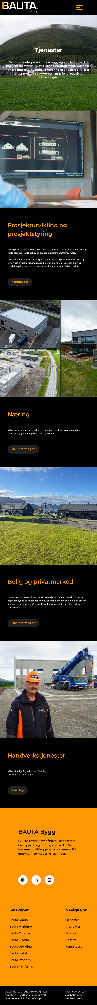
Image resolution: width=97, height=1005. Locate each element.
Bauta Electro (19, 940)
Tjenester (72, 920)
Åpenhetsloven (73, 998)
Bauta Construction (23, 933)
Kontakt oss (73, 946)
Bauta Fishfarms (21, 966)
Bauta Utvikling (20, 946)
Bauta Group (18, 920)
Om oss (70, 933)
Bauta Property (20, 960)
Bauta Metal (18, 953)
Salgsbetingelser (74, 995)
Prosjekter (72, 926)
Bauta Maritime (20, 926)
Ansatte (71, 940)
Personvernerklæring (76, 992)
